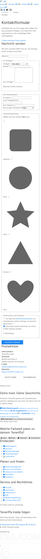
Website (5, 56)
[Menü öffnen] (10, 10)
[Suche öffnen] (1, 10)
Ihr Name (7, 98)
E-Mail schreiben (8, 40)
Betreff (6, 66)
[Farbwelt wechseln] (7, 10)
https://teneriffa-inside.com (12, 372)
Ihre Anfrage (8, 82)
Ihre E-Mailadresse (11, 100)
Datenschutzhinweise (24, 319)
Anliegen (7, 64)
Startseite (5, 12)
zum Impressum (29, 377)
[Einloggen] (5, 10)
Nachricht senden (12, 342)
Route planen (20, 40)
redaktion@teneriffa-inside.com (14, 367)
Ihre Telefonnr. (9, 105)
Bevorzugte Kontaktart (12, 108)
